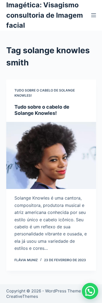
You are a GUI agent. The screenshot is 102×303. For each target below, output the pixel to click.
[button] (90, 291)
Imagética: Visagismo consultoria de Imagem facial (44, 15)
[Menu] (93, 15)
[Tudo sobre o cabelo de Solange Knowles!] (51, 155)
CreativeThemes (22, 296)
